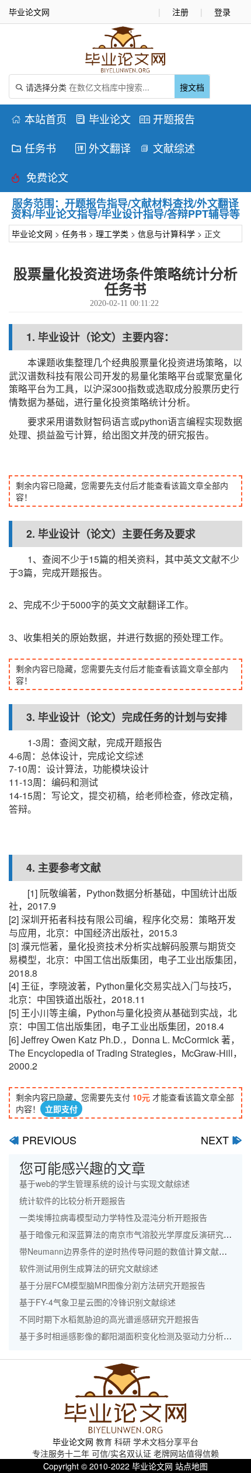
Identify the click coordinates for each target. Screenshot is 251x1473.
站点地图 (191, 1466)
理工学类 (112, 233)
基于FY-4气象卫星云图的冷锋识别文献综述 (97, 1302)
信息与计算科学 (166, 233)
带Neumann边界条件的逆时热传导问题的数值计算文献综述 (127, 1251)
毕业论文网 (32, 233)
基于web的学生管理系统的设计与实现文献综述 (104, 1183)
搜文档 (192, 87)
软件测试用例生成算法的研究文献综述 (88, 1268)
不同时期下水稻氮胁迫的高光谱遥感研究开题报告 (109, 1319)
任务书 (33, 147)
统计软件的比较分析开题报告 (72, 1200)
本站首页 (39, 118)
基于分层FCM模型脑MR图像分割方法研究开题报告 (112, 1285)
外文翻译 (103, 147)
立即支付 (61, 1109)
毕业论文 (103, 118)
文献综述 (167, 147)
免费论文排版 (39, 179)
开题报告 (167, 118)
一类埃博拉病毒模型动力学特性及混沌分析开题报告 (113, 1217)
